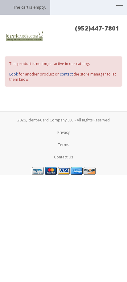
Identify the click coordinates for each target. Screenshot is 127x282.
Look (13, 74)
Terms (63, 144)
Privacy (63, 132)
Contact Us (63, 157)
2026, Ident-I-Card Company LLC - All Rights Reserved (63, 120)
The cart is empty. (29, 7)
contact (66, 74)
